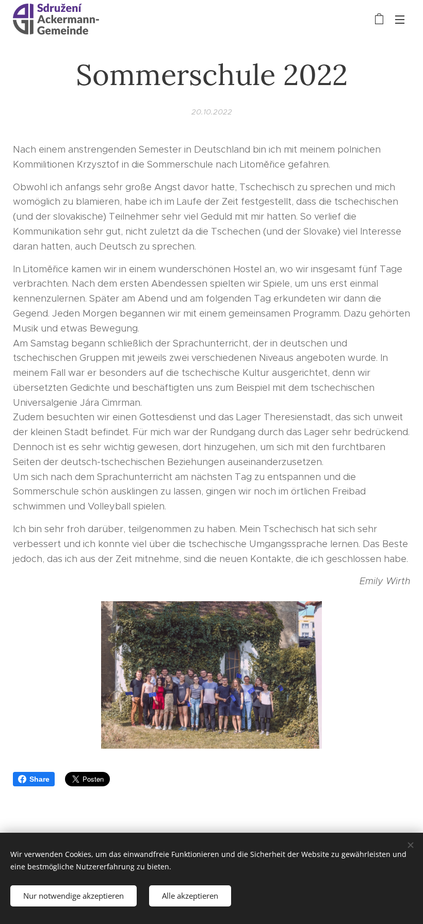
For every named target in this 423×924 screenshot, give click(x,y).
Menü (399, 19)
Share (39, 779)
